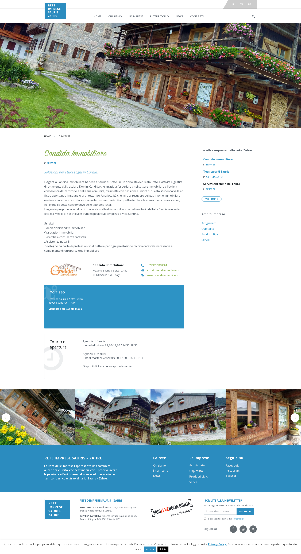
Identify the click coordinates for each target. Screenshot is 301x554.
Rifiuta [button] (163, 549)
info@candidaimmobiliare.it (164, 270)
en (241, 4)
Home (47, 136)
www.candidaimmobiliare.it (164, 275)
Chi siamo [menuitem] (115, 16)
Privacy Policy (238, 519)
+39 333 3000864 (157, 265)
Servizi (51, 163)
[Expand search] (253, 16)
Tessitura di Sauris (216, 171)
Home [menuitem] (97, 16)
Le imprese (64, 136)
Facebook (232, 465)
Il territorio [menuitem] (159, 16)
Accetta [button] (150, 549)
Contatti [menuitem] (197, 16)
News (157, 476)
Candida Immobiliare (218, 159)
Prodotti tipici (210, 234)
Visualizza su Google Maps (65, 309)
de (250, 4)
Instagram (233, 470)
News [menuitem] (179, 16)
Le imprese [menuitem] (136, 16)
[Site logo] (55, 19)
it (233, 4)
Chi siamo (159, 465)
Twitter (231, 476)
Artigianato (214, 177)
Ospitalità (208, 229)
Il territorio (160, 470)
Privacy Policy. (217, 544)
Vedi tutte (211, 198)
